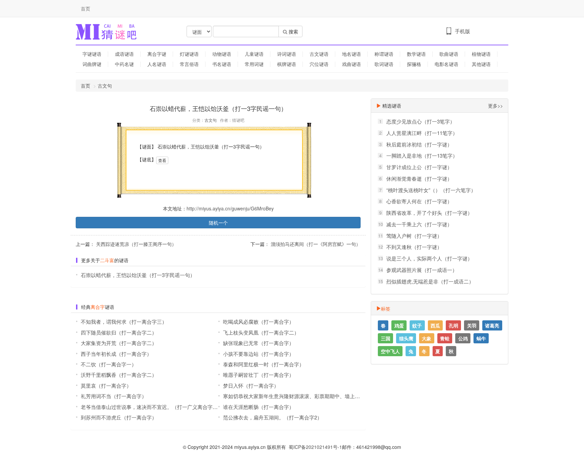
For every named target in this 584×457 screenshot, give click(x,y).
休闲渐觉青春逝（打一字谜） (419, 178)
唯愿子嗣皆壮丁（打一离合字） (258, 374)
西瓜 (435, 325)
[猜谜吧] (106, 31)
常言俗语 (189, 64)
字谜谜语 (91, 53)
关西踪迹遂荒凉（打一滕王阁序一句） (135, 244)
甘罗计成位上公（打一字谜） (419, 166)
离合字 (98, 306)
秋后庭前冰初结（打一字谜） (419, 144)
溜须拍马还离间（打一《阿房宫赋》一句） (315, 244)
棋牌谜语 (286, 64)
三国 (385, 338)
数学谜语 (416, 53)
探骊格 (414, 64)
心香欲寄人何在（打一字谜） (419, 201)
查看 (162, 160)
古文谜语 (319, 53)
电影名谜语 (446, 64)
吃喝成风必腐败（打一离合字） (258, 321)
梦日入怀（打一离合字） (251, 385)
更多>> (495, 105)
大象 (426, 338)
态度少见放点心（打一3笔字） (420, 121)
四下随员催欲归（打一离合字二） (119, 332)
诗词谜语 (286, 53)
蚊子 (417, 325)
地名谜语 (351, 53)
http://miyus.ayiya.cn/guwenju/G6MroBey (230, 208)
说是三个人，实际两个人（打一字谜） (429, 258)
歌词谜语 (383, 64)
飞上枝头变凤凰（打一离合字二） (261, 332)
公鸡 (463, 338)
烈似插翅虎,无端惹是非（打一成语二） (430, 281)
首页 (85, 8)
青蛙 (444, 338)
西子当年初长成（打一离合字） (116, 353)
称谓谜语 (383, 53)
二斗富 (107, 260)
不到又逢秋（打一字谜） (414, 246)
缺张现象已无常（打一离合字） (258, 342)
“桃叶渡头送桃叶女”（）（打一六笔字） (431, 189)
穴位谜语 (319, 64)
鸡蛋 (399, 325)
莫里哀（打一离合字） (106, 385)
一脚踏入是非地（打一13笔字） (422, 155)
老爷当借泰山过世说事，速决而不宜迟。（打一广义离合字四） (152, 406)
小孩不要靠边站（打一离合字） (258, 353)
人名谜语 (156, 64)
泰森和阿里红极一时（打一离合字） (263, 364)
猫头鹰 (406, 338)
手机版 (462, 31)
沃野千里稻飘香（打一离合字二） (119, 374)
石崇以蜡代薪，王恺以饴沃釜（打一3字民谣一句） (138, 274)
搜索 (292, 31)
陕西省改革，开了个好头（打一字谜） (429, 212)
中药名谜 (124, 64)
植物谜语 (481, 53)
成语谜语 (124, 53)
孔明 (453, 325)
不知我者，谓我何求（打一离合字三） (124, 321)
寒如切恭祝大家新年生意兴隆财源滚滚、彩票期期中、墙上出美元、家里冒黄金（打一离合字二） (332, 395)
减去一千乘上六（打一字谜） (419, 224)
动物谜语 (221, 53)
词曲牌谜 (91, 64)
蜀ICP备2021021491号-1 (315, 446)
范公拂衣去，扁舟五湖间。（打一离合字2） (272, 417)
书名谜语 (221, 64)
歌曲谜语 (448, 53)
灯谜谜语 (189, 53)
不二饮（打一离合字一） (109, 364)
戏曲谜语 (351, 64)
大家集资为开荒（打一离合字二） (119, 342)
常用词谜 (254, 64)
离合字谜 (156, 53)
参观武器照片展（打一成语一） (421, 269)
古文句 (105, 85)
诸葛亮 (492, 325)
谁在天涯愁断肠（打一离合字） (258, 406)
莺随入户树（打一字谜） (414, 235)
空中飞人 (390, 351)
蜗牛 (481, 338)
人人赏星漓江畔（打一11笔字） (422, 132)
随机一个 (218, 222)
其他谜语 (481, 64)
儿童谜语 (254, 53)
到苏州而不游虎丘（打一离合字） (119, 417)
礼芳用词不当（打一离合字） (114, 395)
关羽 (472, 325)
